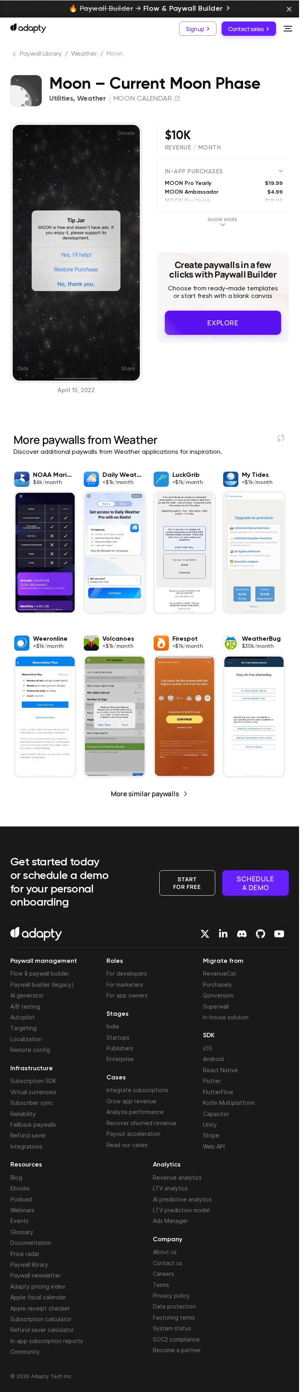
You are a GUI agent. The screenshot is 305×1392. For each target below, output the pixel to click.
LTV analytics (170, 1188)
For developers (126, 973)
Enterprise (120, 1059)
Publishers (119, 1048)
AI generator (27, 995)
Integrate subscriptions (137, 1090)
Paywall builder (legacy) (42, 984)
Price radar (24, 1253)
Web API (214, 1146)
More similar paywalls (145, 793)
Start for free (187, 882)
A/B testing (25, 1006)
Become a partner (177, 1350)
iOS (207, 1048)
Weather (84, 54)
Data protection (174, 1306)
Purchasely (217, 984)
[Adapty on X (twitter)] (205, 934)
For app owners (127, 995)
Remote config (30, 1049)
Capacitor (216, 1113)
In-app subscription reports (46, 1341)
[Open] (288, 28)
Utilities (61, 98)
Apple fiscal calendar (38, 1297)
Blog (16, 1177)
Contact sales (246, 28)
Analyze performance (135, 1111)
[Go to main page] (28, 28)
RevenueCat (219, 973)
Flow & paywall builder (39, 973)
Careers (163, 1273)
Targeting (23, 1028)
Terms (161, 1284)
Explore (223, 322)
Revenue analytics (177, 1177)
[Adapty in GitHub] (260, 934)
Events (19, 1220)
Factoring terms (174, 1317)
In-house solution (226, 1017)
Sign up (195, 28)
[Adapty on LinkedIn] (223, 934)
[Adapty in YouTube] (279, 934)
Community (25, 1351)
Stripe (211, 1135)
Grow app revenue (131, 1101)
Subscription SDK (33, 1080)
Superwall (216, 1006)
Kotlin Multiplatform (229, 1102)
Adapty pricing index (38, 1286)
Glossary (21, 1232)
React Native (220, 1070)
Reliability (23, 1113)
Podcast (21, 1199)
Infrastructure (31, 1068)
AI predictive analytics (182, 1199)
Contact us (167, 1263)
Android (213, 1059)
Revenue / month (193, 148)
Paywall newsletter (35, 1275)
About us (165, 1251)
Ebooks (20, 1188)
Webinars (22, 1210)
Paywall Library (41, 54)
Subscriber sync (31, 1102)
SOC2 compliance (176, 1339)
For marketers (124, 984)
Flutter (212, 1080)
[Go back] (15, 55)
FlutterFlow (218, 1092)
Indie (112, 1026)
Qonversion (218, 995)
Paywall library (29, 1264)
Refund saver (28, 1135)
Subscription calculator (40, 1319)
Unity (210, 1124)
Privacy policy (171, 1295)
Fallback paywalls (33, 1124)
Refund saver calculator (42, 1329)
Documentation (30, 1242)
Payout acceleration (133, 1133)
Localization (26, 1039)
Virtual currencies (33, 1092)
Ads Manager (170, 1220)
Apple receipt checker (40, 1308)
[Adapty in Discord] (241, 934)
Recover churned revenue (141, 1123)
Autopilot (22, 1017)
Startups (117, 1037)
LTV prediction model (181, 1210)
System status (172, 1328)
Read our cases (127, 1144)
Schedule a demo (255, 882)
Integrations (26, 1146)
